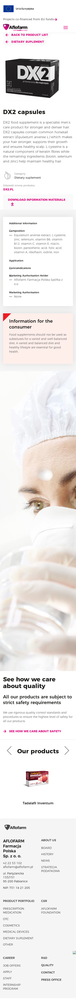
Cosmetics (11, 925)
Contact (48, 972)
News (45, 860)
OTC (6, 919)
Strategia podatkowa (50, 869)
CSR (44, 901)
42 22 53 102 (12, 863)
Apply (7, 972)
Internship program (11, 987)
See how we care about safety (35, 731)
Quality (47, 965)
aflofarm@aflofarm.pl (18, 867)
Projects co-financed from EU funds (28, 19)
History (47, 854)
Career (9, 958)
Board (46, 848)
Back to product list (29, 35)
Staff (7, 978)
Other (8, 944)
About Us (48, 840)
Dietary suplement (27, 42)
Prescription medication (13, 911)
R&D (44, 958)
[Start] (15, 28)
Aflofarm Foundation (50, 911)
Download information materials (36, 200)
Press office (51, 980)
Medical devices (16, 932)
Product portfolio (18, 901)
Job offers (12, 965)
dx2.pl (8, 189)
